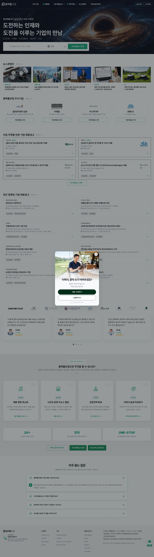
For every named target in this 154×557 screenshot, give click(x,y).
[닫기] (96, 254)
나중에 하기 (77, 298)
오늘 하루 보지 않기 (78, 302)
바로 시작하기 (77, 292)
